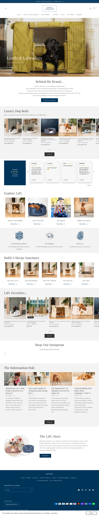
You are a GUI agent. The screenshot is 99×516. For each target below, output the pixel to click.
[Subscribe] (31, 490)
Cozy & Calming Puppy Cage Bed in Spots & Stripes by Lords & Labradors (86, 140)
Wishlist (28, 477)
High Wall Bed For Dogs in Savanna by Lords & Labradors (67, 139)
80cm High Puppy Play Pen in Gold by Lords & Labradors (36, 322)
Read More (45, 455)
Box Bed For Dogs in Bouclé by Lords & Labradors (30, 139)
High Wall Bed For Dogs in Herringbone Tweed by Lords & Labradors (49, 140)
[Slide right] (53, 150)
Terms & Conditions (45, 477)
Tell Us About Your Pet (56, 480)
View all (49, 154)
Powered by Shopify (23, 509)
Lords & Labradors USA (13, 509)
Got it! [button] (91, 513)
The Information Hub (42, 480)
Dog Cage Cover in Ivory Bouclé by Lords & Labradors (60, 322)
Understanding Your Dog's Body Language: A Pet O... (83, 390)
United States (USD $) (11, 504)
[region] (61, 171)
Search (23, 477)
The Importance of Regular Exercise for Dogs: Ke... (60, 390)
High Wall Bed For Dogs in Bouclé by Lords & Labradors (12, 139)
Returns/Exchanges (63, 477)
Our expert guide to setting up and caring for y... (38, 390)
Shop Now (12, 67)
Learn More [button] (54, 513)
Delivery (54, 477)
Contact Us (73, 477)
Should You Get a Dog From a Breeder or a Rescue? (15, 390)
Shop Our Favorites (50, 100)
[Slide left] (46, 150)
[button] (6, 8)
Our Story (35, 477)
